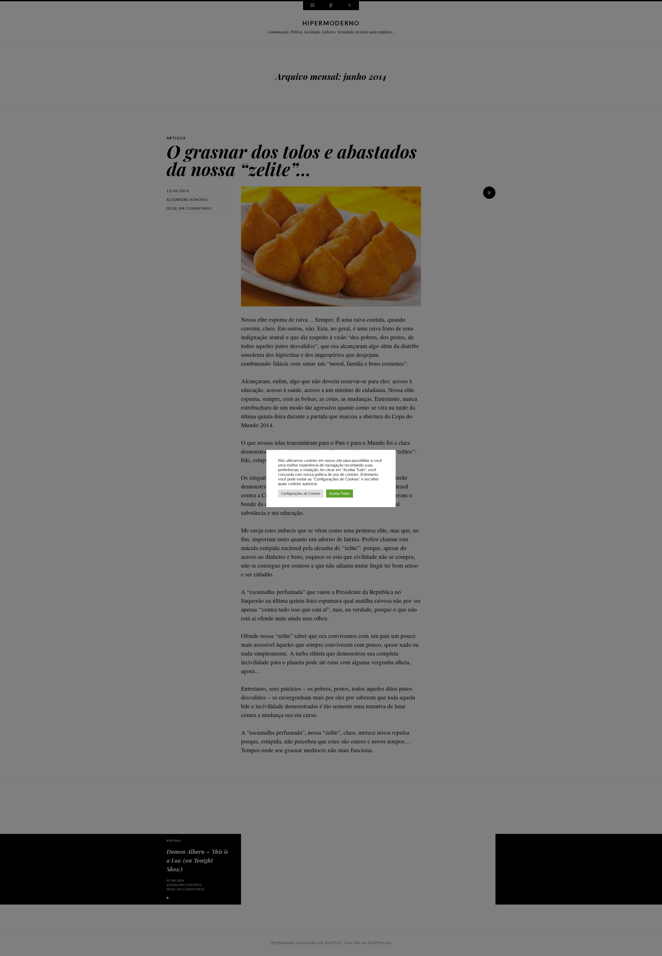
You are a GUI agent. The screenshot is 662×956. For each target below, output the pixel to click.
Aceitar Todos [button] (339, 493)
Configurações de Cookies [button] (300, 493)
